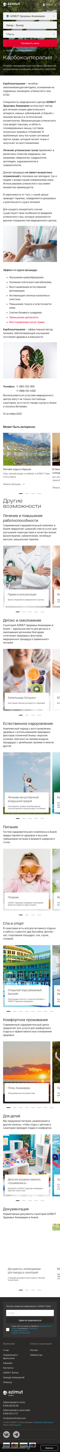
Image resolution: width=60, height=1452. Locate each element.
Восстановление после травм (26, 322)
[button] (21, 493)
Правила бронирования (21, 1333)
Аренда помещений (13, 1377)
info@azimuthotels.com (14, 1418)
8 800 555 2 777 (10, 1413)
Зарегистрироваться (30, 1320)
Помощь (7, 1382)
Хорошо (49, 1448)
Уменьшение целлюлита (23, 317)
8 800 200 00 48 (10, 1405)
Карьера (7, 1362)
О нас (6, 1350)
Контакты (8, 1367)
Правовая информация (43, 1422)
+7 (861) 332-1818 (25, 386)
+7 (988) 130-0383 (26, 390)
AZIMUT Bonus (10, 1372)
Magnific (17, 1425)
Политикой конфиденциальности (24, 1329)
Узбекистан (36, 1354)
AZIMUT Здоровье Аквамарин (21, 50)
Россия (34, 1350)
